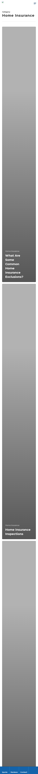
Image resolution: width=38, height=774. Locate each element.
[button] (35, 3)
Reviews (14, 772)
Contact (23, 772)
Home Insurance (12, 251)
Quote (4, 772)
